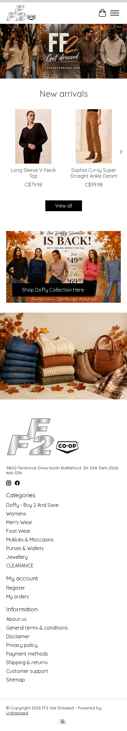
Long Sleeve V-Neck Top (33, 173)
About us (16, 619)
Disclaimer (18, 636)
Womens (16, 514)
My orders (17, 596)
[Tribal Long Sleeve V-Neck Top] (33, 136)
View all (63, 206)
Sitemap (15, 680)
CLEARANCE (20, 565)
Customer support (27, 671)
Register (15, 588)
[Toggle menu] (115, 13)
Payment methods (27, 654)
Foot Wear (18, 531)
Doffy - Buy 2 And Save (32, 505)
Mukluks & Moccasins (30, 539)
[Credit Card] (62, 722)
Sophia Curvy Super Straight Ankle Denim (93, 173)
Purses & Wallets (25, 548)
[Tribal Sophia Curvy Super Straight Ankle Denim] (94, 136)
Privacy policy (22, 645)
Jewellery (17, 557)
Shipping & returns (27, 662)
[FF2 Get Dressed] (21, 13)
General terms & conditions (37, 628)
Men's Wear (19, 522)
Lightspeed (17, 712)
